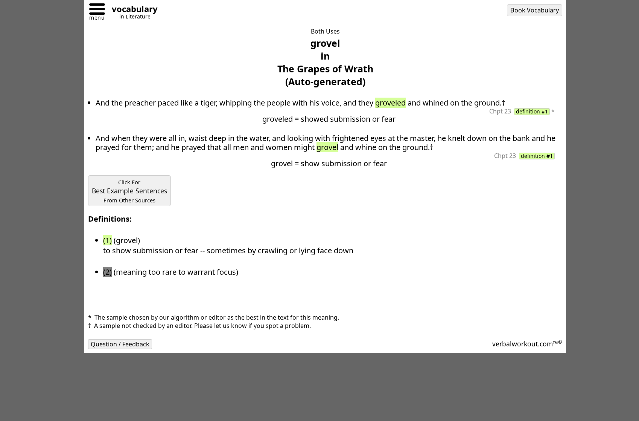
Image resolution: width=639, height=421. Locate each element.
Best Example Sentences (129, 191)
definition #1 (532, 111)
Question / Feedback (120, 344)
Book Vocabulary (534, 10)
